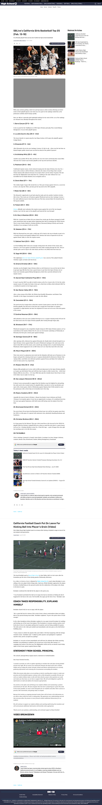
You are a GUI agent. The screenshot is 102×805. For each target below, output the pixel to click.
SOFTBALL (67, 3)
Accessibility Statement (37, 794)
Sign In (99, 3)
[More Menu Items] (84, 4)
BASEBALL (60, 3)
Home (14, 511)
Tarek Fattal (16, 535)
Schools (50, 7)
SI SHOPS (30, 1)
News (41, 7)
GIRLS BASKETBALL (50, 3)
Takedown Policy (52, 794)
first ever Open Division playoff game (33, 258)
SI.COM (2, 1)
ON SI (6, 1)
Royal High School (34, 575)
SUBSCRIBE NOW (45, 1)
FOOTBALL (27, 3)
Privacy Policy (64, 794)
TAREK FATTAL (23, 766)
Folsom (15, 209)
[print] (22, 505)
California (20, 511)
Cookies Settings (23, 797)
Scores (45, 7)
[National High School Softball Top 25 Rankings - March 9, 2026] (78, 61)
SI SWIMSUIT (12, 1)
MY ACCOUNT (37, 1)
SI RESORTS (24, 1)
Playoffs (54, 7)
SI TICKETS (18, 1)
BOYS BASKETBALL (37, 3)
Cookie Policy (22, 794)
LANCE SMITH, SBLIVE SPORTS (27, 493)
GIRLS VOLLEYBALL (77, 3)
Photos (59, 7)
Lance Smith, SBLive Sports (19, 40)
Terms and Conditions (78, 794)
